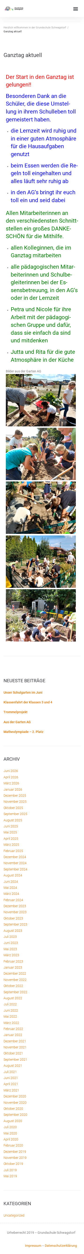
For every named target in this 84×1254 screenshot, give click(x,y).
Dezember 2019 (15, 1152)
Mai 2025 (10, 832)
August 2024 (13, 875)
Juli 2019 (10, 1170)
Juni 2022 (11, 1010)
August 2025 (13, 820)
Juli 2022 (10, 1004)
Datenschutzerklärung (61, 1245)
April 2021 (11, 1084)
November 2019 (15, 1158)
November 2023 (15, 912)
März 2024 (11, 894)
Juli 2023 (10, 937)
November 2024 (15, 863)
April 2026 (11, 777)
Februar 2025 (13, 851)
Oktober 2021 (13, 1053)
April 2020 (11, 1139)
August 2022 (13, 998)
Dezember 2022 (15, 973)
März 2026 (11, 783)
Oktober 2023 (13, 918)
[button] (75, 8)
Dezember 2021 (15, 1041)
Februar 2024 (13, 900)
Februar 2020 (13, 1145)
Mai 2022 (10, 1016)
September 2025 (15, 814)
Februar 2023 (13, 961)
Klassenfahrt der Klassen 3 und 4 (28, 702)
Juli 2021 (10, 1072)
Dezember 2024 (15, 857)
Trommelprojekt (16, 712)
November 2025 (15, 801)
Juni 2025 (11, 826)
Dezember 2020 (15, 1096)
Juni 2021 (11, 1078)
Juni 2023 (11, 943)
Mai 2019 (10, 1176)
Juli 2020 (10, 1127)
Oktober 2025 (13, 808)
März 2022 (11, 1023)
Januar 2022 (13, 1035)
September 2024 (15, 869)
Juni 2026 (11, 771)
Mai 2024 (10, 888)
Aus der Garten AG (17, 722)
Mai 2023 (10, 949)
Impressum (33, 1245)
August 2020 (13, 1121)
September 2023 (15, 924)
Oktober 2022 (13, 986)
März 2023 (11, 955)
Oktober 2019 (13, 1164)
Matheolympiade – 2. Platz (23, 732)
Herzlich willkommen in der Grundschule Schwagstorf (35, 27)
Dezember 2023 (15, 906)
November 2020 (15, 1102)
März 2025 (11, 844)
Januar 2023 (13, 967)
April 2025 (11, 838)
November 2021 (15, 1047)
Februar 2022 (13, 1029)
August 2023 (13, 931)
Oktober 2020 (13, 1108)
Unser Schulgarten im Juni (23, 692)
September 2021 (15, 1059)
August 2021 (13, 1065)
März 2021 (11, 1090)
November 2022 (15, 980)
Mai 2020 (10, 1133)
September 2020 (15, 1115)
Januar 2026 (13, 789)
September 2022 (15, 992)
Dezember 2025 (15, 795)
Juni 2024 (11, 881)
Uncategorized (14, 1215)
